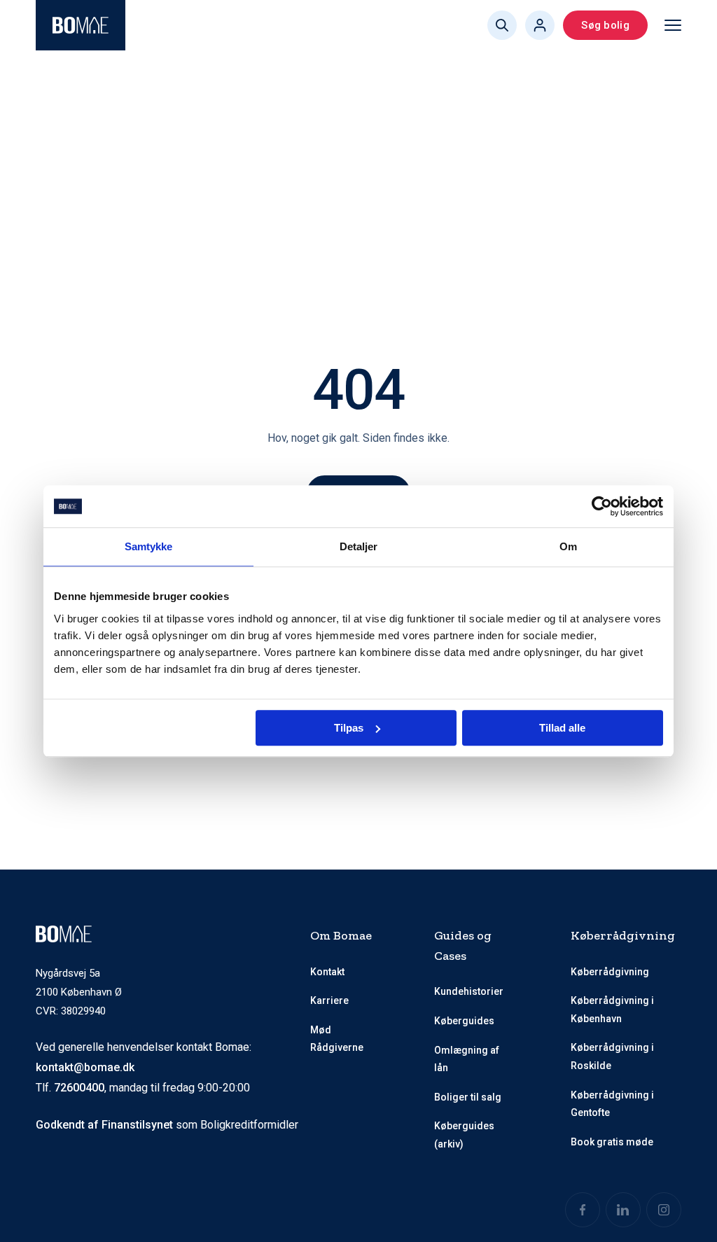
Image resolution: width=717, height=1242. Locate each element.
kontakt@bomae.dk (85, 1067)
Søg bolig (605, 25)
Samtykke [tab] (149, 546)
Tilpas (348, 728)
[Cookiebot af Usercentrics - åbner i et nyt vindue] (602, 506)
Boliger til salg (467, 1097)
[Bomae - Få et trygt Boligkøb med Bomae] (80, 25)
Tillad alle (562, 728)
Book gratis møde (612, 1141)
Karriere (329, 1000)
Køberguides (464, 1020)
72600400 (79, 1087)
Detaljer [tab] (359, 546)
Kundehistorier (468, 991)
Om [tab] (568, 546)
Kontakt (327, 971)
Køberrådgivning (610, 971)
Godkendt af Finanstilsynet (104, 1124)
